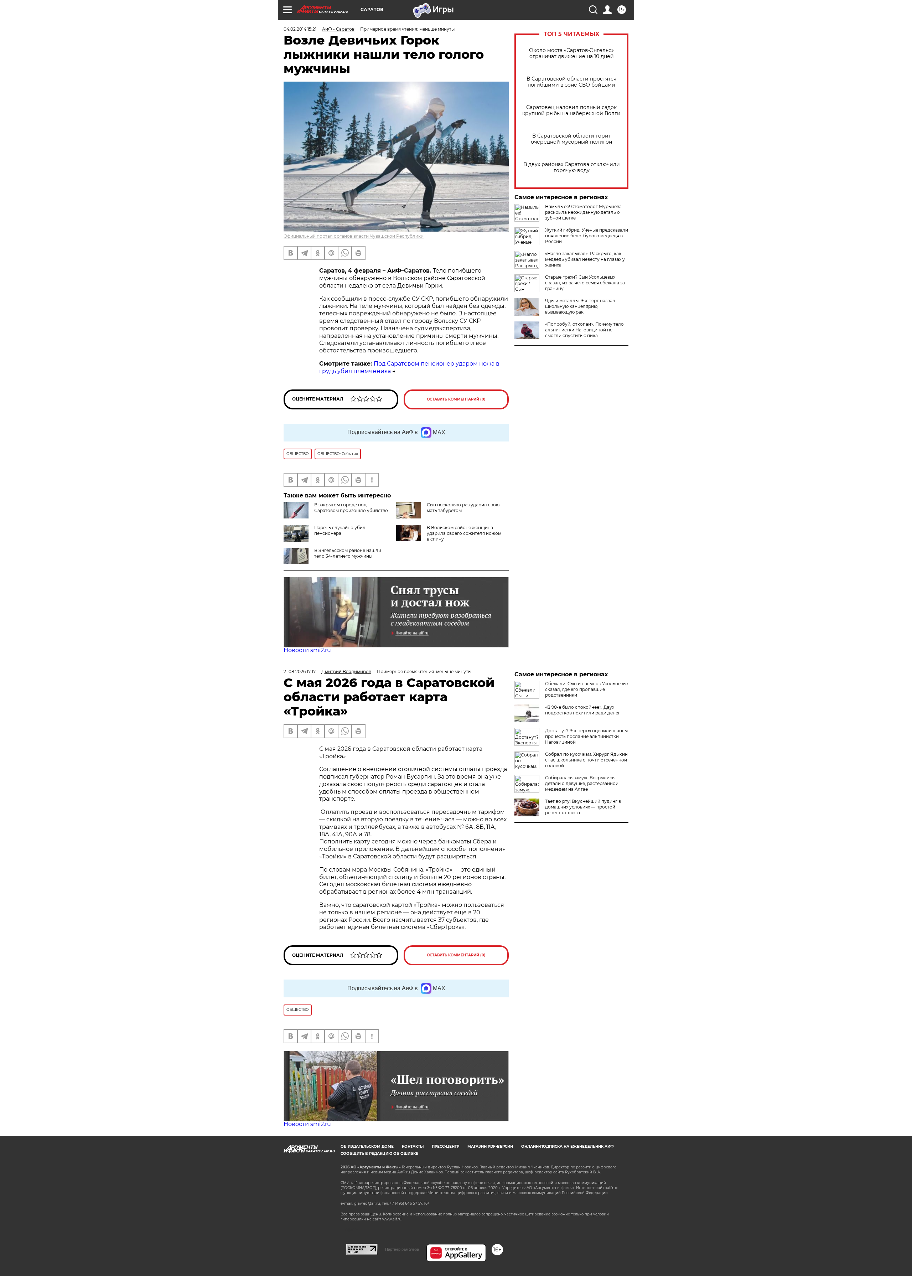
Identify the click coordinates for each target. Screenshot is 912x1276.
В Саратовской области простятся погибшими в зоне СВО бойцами (571, 82)
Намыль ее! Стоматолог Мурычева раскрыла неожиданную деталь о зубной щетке (583, 212)
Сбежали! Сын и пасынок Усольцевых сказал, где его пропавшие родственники (586, 689)
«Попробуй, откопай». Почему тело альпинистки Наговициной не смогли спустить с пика (584, 329)
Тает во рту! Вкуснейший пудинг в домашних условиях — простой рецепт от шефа (583, 807)
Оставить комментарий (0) (456, 399)
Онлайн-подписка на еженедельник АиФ (567, 1146)
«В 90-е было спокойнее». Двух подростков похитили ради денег (582, 710)
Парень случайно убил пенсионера (340, 530)
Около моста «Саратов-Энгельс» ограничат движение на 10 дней (571, 53)
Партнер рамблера (402, 1249)
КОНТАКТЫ (413, 1146)
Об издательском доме (367, 1146)
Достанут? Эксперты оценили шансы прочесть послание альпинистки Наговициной (586, 736)
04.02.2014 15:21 (300, 29)
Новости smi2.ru (307, 650)
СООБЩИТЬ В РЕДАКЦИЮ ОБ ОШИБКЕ (379, 1153)
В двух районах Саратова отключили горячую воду (571, 167)
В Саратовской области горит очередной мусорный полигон (571, 139)
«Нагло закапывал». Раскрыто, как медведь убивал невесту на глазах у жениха (585, 259)
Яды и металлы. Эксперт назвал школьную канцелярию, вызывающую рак (580, 306)
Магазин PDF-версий (490, 1146)
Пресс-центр (445, 1146)
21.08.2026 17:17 (300, 671)
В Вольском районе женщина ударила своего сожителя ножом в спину (464, 533)
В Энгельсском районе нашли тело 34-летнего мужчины (347, 553)
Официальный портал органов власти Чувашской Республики (354, 236)
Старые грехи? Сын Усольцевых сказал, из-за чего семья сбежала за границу (585, 282)
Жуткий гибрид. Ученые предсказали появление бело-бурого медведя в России (586, 235)
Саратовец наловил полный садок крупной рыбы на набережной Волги (571, 110)
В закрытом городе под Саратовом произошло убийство (351, 507)
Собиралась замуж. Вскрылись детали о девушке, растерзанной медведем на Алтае (581, 783)
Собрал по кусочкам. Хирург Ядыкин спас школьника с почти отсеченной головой (586, 759)
